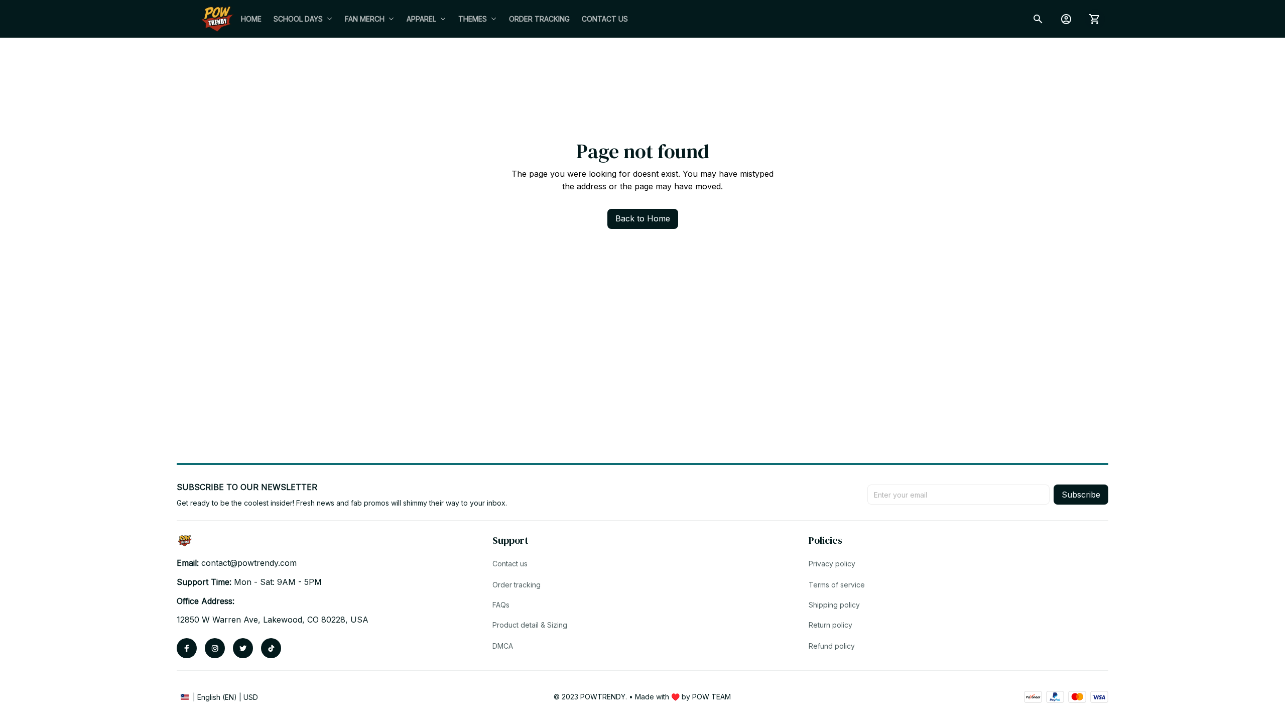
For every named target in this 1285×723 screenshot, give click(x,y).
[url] (249, 563)
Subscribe (1081, 495)
